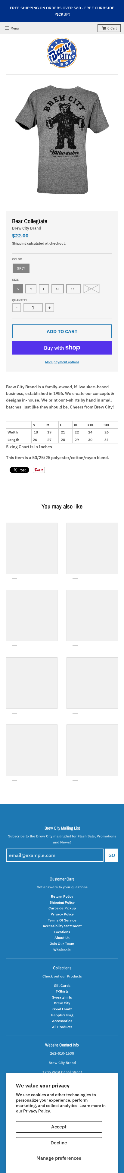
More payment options (62, 362)
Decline (59, 1143)
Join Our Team (62, 943)
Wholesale (62, 949)
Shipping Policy (62, 902)
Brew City (62, 1002)
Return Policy (62, 896)
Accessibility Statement (62, 925)
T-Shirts (62, 991)
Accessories (62, 1020)
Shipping (19, 243)
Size (15, 280)
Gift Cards (62, 985)
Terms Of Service (62, 920)
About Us (62, 937)
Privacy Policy (62, 914)
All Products (62, 1026)
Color (17, 259)
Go (111, 855)
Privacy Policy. (37, 1111)
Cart (112, 28)
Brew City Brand (26, 228)
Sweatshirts (62, 997)
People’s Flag (62, 1014)
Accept (59, 1127)
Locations (62, 931)
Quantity (19, 300)
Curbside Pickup (62, 908)
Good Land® (62, 1008)
